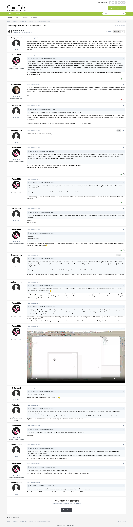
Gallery (17, 17)
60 (19, 96)
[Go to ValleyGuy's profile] (16, 411)
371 (15, 417)
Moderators (34, 17)
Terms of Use (61, 525)
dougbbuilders (19, 30)
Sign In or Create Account (117, 8)
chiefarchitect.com (102, 2)
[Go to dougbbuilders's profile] (10, 32)
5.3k (15, 67)
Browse (11, 13)
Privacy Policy (70, 525)
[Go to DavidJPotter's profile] (16, 90)
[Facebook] (110, 2)
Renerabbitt (16, 55)
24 (17, 50)
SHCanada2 (16, 105)
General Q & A (29, 32)
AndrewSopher (16, 282)
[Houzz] (121, 2)
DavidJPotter (16, 84)
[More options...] (123, 38)
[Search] (124, 13)
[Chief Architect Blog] (124, 2)
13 (18, 117)
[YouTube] (113, 2)
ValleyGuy (16, 405)
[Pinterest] (119, 2)
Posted (33, 38)
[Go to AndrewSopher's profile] (16, 288)
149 (17, 294)
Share (109, 31)
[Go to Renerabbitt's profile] (16, 61)
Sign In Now (66, 510)
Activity (18, 13)
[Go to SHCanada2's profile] (16, 111)
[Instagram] (116, 2)
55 (19, 67)
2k (15, 117)
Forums (10, 17)
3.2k (15, 96)
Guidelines (25, 17)
